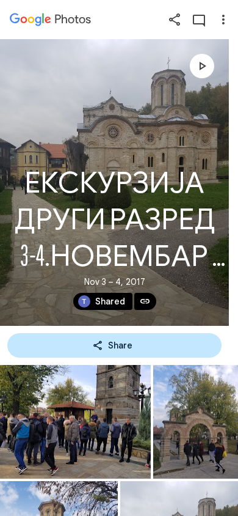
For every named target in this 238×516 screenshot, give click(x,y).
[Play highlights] (202, 66)
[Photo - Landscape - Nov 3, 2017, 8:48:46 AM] (75, 422)
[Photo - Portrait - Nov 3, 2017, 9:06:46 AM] (195, 422)
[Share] (174, 19)
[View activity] (199, 19)
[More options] (223, 19)
